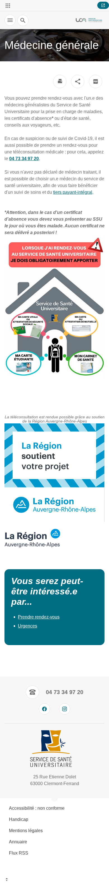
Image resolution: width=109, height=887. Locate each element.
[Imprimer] (60, 81)
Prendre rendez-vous (39, 617)
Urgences (27, 626)
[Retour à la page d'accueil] (89, 20)
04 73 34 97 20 (24, 158)
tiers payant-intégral (72, 192)
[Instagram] (64, 709)
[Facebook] (44, 709)
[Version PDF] (96, 81)
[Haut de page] (54, 880)
